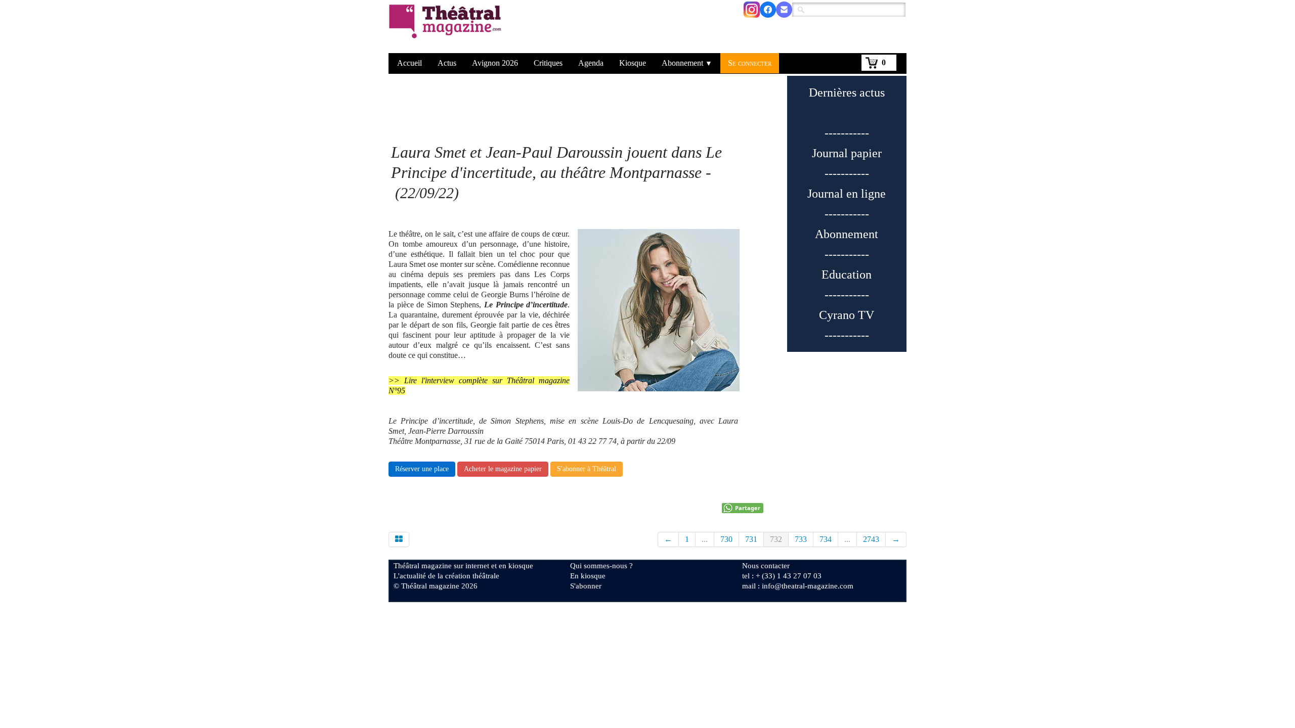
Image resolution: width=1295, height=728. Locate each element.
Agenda (590, 63)
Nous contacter (766, 566)
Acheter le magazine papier (503, 469)
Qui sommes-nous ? (601, 566)
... (705, 539)
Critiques (548, 63)
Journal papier (847, 153)
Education (847, 274)
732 (776, 539)
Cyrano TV (846, 315)
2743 (871, 539)
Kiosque (632, 63)
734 (825, 539)
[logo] (446, 28)
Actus (447, 63)
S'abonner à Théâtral (586, 469)
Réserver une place (422, 469)
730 (726, 539)
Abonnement (687, 63)
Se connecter (749, 63)
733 (801, 539)
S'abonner (585, 586)
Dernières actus (847, 92)
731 (751, 539)
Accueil (409, 63)
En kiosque (588, 576)
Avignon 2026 (495, 63)
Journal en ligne (846, 193)
